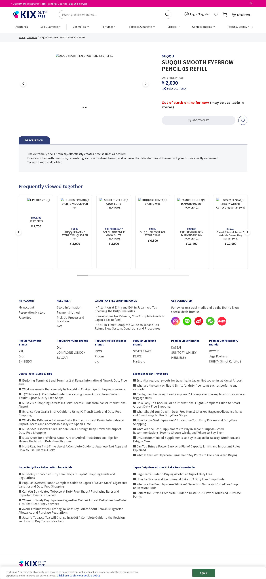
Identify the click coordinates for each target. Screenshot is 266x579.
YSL (21, 351)
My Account (26, 307)
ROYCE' (214, 351)
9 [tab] (172, 275)
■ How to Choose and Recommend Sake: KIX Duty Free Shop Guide (179, 479)
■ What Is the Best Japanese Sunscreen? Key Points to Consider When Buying (185, 455)
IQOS (98, 351)
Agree (204, 573)
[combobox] (115, 14)
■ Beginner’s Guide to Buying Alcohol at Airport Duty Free (172, 474)
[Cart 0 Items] (225, 14)
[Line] (187, 324)
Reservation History (32, 312)
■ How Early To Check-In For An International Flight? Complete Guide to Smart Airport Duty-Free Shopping (186, 405)
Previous (23, 84)
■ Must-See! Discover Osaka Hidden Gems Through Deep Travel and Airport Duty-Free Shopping (70, 431)
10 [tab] (183, 275)
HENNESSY (178, 357)
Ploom (99, 356)
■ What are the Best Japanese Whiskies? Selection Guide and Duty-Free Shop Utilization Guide (185, 486)
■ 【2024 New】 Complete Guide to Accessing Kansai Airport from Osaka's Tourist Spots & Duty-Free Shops (69, 396)
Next (146, 84)
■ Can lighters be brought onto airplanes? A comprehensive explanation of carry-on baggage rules (189, 396)
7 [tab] (150, 275)
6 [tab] (138, 275)
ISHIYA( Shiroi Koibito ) (225, 361)
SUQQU (168, 56)
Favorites (25, 317)
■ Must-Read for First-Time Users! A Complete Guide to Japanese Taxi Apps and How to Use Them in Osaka (73, 448)
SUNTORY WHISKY (184, 352)
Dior (21, 356)
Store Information (69, 307)
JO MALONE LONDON (71, 352)
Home (22, 37)
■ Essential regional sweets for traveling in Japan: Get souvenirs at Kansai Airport (187, 380)
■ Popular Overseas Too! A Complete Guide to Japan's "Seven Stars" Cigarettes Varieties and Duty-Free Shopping (73, 484)
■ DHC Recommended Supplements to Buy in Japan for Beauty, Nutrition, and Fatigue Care (186, 439)
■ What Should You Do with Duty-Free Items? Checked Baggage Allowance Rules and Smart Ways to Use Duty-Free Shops (187, 413)
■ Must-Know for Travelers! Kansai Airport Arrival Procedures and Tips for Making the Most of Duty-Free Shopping (68, 439)
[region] (133, 572)
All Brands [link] (22, 26)
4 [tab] (116, 275)
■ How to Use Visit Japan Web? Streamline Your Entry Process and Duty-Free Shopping (185, 422)
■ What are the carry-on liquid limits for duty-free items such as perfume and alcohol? (185, 387)
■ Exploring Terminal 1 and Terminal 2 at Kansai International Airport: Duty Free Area (73, 382)
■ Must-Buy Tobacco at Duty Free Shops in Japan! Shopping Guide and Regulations (67, 476)
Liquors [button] (172, 26)
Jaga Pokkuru (218, 356)
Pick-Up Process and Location (70, 319)
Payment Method (68, 312)
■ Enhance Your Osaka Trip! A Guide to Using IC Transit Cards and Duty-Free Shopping (70, 413)
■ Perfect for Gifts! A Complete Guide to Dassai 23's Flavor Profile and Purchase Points (187, 495)
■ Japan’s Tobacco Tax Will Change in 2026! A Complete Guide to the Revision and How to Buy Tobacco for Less (72, 519)
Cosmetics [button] (79, 26)
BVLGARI (62, 357)
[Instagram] (175, 324)
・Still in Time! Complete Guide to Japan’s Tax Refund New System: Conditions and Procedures (127, 326)
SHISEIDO (25, 361)
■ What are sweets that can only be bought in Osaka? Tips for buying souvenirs (72, 389)
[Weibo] (198, 324)
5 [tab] (127, 275)
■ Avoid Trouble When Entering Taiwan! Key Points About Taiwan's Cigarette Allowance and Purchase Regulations (71, 511)
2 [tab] (86, 107)
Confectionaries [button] (202, 26)
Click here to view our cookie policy (78, 575)
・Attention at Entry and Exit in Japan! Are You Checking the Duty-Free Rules (126, 309)
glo (97, 361)
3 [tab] (105, 275)
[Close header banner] (251, 3)
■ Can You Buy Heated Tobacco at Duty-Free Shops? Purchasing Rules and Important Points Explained (69, 493)
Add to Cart (200, 120)
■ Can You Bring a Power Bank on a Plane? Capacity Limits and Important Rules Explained (186, 448)
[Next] (250, 27)
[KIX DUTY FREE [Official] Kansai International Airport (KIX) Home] (30, 14)
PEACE (137, 356)
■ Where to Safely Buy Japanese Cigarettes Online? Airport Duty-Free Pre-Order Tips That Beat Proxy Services (73, 502)
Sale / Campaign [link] (50, 26)
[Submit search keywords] (167, 14)
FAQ (59, 326)
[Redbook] (222, 324)
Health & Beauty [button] (237, 26)
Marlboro (139, 361)
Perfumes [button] (108, 26)
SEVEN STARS (142, 351)
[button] (197, 14)
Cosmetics (32, 37)
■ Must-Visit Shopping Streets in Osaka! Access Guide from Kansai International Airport (72, 405)
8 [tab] (161, 275)
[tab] (34, 140)
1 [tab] (84, 107)
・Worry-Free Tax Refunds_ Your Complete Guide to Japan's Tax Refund (130, 318)
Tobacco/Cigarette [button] (140, 26)
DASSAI (176, 347)
